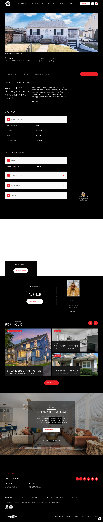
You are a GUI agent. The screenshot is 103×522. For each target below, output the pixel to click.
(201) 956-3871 (85, 3)
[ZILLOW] (96, 479)
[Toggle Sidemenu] (96, 3)
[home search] (92, 3)
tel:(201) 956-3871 (10, 486)
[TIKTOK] (88, 479)
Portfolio (23, 497)
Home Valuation (58, 3)
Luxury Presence (65, 516)
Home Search (46, 3)
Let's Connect (70, 3)
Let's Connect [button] (72, 497)
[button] (89, 74)
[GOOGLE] (92, 479)
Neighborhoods (35, 3)
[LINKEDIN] (84, 479)
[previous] (90, 323)
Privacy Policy (93, 516)
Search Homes (60, 497)
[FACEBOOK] (77, 479)
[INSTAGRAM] (81, 479)
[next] (96, 323)
